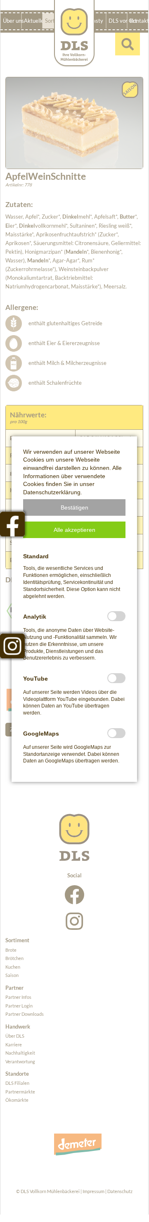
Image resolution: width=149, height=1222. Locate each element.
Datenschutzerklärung (51, 492)
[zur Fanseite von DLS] (12, 524)
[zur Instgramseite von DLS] (12, 646)
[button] (74, 507)
